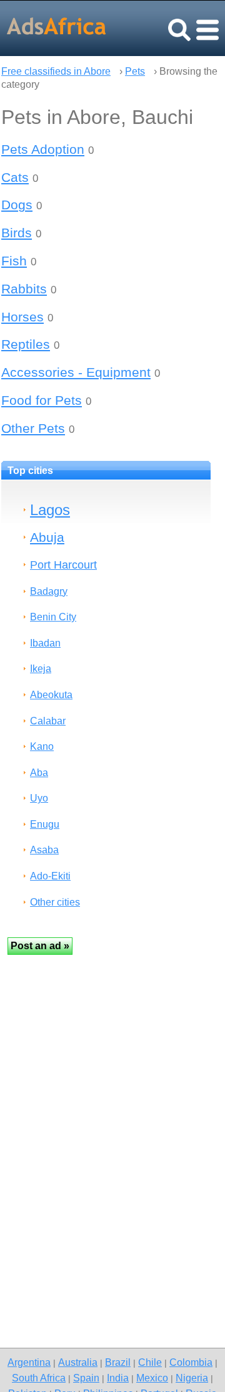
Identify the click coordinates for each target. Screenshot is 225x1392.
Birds (16, 232)
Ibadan (45, 643)
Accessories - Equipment (76, 372)
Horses (22, 317)
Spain (86, 1377)
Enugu (44, 824)
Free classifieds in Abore (56, 71)
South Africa (39, 1377)
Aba (39, 772)
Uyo (39, 798)
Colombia (190, 1362)
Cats (15, 177)
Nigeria (192, 1377)
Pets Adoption (42, 149)
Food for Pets (41, 400)
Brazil (118, 1362)
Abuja (47, 537)
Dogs (16, 204)
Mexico (152, 1377)
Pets (135, 71)
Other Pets (33, 428)
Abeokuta (51, 694)
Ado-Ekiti (50, 876)
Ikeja (40, 668)
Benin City (53, 617)
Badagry (49, 591)
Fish (14, 260)
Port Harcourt (63, 564)
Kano (42, 746)
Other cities (55, 902)
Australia (78, 1362)
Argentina (29, 1362)
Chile (150, 1362)
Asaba (44, 850)
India (118, 1377)
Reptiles (25, 344)
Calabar (48, 721)
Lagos (50, 509)
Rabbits (24, 289)
